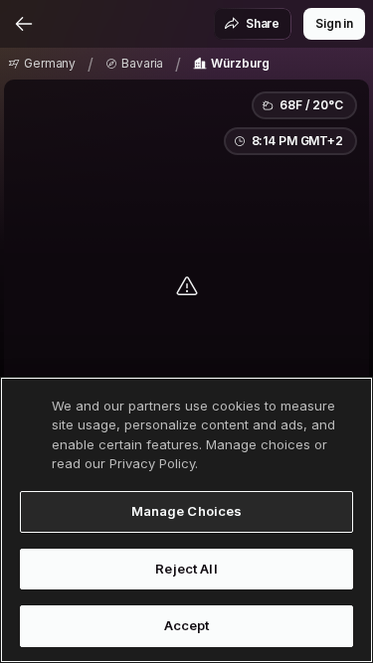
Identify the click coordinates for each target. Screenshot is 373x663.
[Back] (24, 24)
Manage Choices (187, 511)
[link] (42, 64)
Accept (187, 625)
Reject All (186, 569)
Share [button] (263, 23)
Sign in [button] (334, 23)
